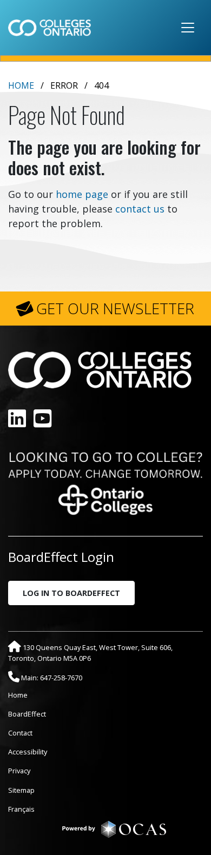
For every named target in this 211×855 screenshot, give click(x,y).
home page (82, 194)
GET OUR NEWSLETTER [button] (115, 308)
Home (21, 85)
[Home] (49, 27)
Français (21, 809)
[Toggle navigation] (188, 27)
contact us (139, 208)
